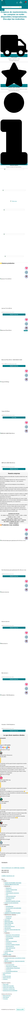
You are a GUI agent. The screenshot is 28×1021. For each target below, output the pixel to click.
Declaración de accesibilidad (10, 990)
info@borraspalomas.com (8, 875)
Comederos (9, 891)
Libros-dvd (7, 919)
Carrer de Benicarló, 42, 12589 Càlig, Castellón (13, 867)
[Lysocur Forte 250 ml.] (14, 292)
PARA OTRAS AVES (8, 923)
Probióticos (9, 943)
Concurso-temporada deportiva (12, 929)
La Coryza (8, 969)
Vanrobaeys (6, 997)
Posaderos (8, 899)
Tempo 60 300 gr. (6, 411)
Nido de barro (5, 673)
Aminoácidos (7, 928)
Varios (6, 952)
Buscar (20, 7)
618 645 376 (5, 872)
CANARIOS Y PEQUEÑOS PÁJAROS (12, 913)
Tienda (4, 881)
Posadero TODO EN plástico (8, 724)
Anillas (6, 904)
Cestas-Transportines (11, 889)
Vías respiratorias (10, 947)
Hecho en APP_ (20, 1009)
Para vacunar (7, 924)
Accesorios (7, 886)
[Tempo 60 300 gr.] (14, 395)
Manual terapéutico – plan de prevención (14, 961)
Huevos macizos (6, 621)
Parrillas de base (10, 897)
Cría (7, 894)
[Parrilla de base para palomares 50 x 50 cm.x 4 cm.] (14, 554)
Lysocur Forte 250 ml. (7, 308)
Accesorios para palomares (11, 902)
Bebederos (8, 888)
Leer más (14, 417)
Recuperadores (10, 946)
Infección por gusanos (11, 966)
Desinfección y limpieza (10, 914)
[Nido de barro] (14, 657)
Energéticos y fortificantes (12, 936)
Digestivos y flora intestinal (13, 934)
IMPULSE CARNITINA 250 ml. (8, 462)
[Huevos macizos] (14, 605)
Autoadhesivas (9, 906)
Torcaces (5, 998)
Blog (4, 974)
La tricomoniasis (10, 964)
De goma (8, 909)
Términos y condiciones (9, 989)
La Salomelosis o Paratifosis (13, 968)
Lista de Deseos (7, 973)
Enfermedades (9, 938)
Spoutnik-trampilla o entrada (13, 901)
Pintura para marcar (9, 926)
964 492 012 (5, 870)
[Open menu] (17, 2)
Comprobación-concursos (12, 893)
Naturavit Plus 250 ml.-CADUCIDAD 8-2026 (12, 359)
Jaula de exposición (11, 896)
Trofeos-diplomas (8, 951)
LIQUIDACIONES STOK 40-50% (11, 884)
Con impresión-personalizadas (13, 908)
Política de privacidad (8, 985)
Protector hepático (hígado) (13, 944)
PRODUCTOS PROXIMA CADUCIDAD (12, 882)
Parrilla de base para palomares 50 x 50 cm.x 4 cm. (14, 570)
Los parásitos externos (12, 971)
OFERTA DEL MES (8, 921)
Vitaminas (8, 949)
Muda (7, 939)
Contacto (5, 979)
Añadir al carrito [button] (14, 314)
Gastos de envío (7, 977)
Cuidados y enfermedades (9, 956)
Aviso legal (5, 984)
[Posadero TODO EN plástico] (14, 708)
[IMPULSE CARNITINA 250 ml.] (14, 447)
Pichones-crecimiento (11, 941)
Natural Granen (7, 995)
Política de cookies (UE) (8, 987)
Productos (8, 918)
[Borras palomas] (4, 2)
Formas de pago (7, 976)
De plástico (8, 911)
